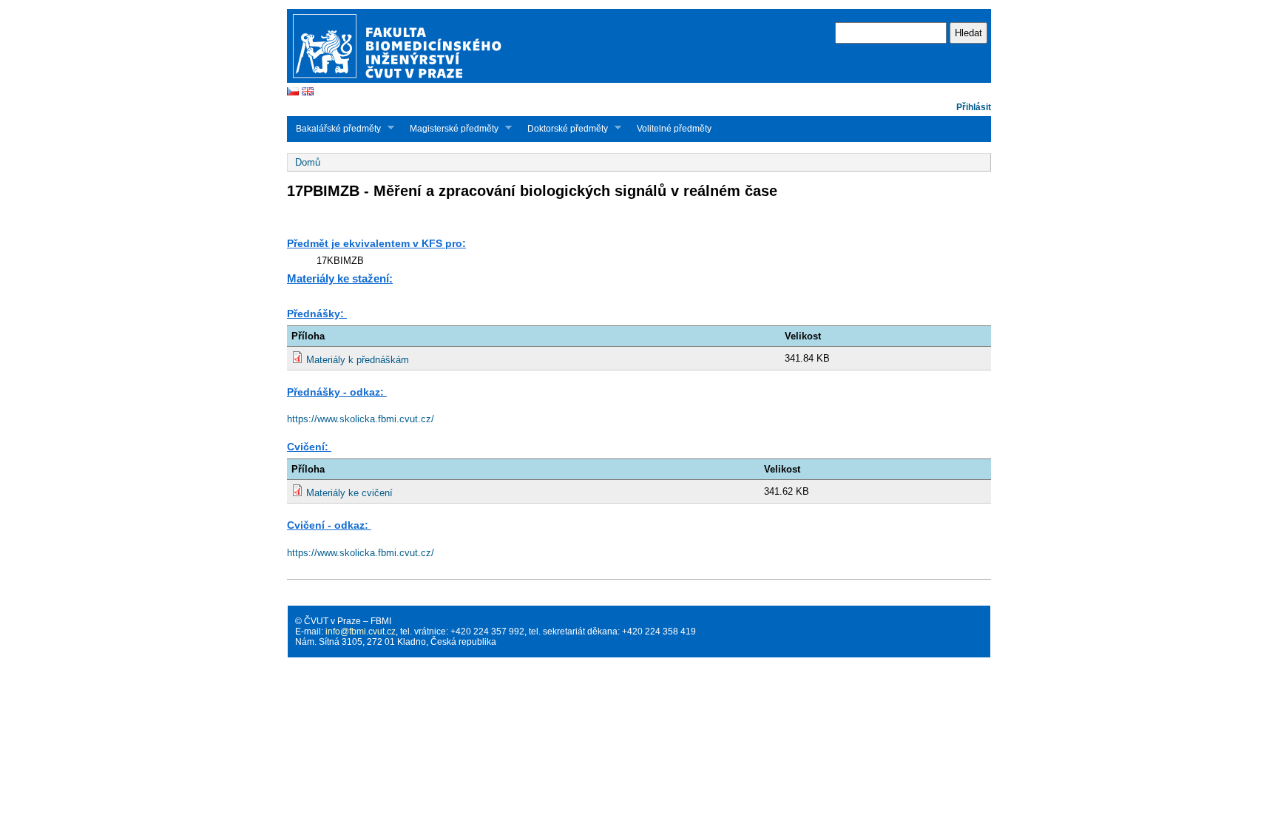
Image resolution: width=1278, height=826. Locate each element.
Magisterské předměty (449, 128)
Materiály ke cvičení (349, 492)
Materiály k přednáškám (357, 359)
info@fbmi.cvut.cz (360, 631)
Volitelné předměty (674, 128)
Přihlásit (973, 107)
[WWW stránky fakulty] (639, 81)
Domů (307, 162)
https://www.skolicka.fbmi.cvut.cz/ (360, 418)
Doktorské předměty (563, 128)
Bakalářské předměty (334, 128)
